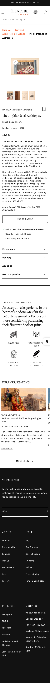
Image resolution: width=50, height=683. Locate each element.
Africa (21, 33)
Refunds (30, 567)
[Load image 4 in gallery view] (32, 95)
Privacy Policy (32, 574)
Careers (6, 580)
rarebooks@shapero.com (37, 631)
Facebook (7, 627)
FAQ (27, 540)
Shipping (30, 560)
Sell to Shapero (33, 553)
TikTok (5, 621)
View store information (17, 238)
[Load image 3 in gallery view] (25, 95)
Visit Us (5, 560)
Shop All (7, 30)
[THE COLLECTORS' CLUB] (36, 339)
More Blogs (23, 461)
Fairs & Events (8, 567)
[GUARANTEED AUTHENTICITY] (36, 358)
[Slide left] (3, 96)
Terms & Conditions (35, 580)
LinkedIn (6, 634)
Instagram (7, 614)
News (4, 574)
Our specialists (9, 547)
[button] (45, 12)
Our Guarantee (33, 547)
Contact (6, 553)
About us (6, 540)
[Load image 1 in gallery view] (10, 95)
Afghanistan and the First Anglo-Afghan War (21, 420)
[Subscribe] (44, 511)
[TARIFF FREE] (13, 339)
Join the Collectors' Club (11, 653)
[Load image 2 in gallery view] (17, 95)
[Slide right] (47, 96)
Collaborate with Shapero (10, 643)
